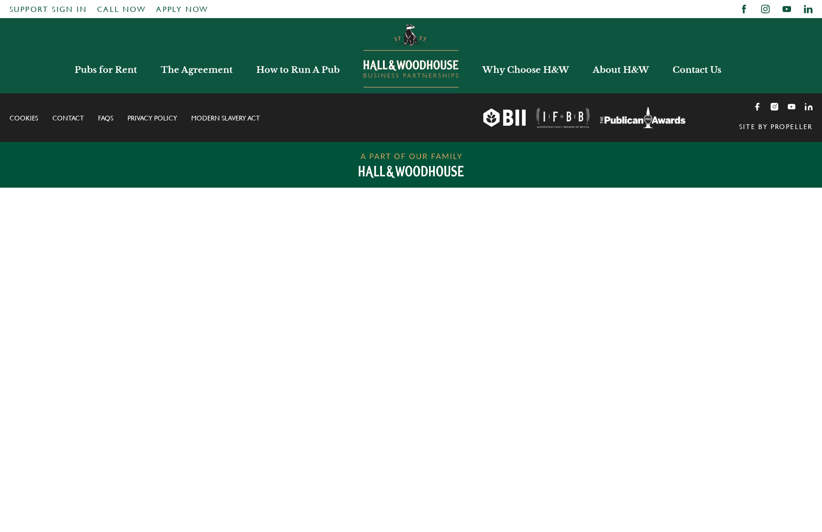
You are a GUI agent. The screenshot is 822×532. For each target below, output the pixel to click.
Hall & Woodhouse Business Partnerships (411, 56)
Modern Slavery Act (225, 118)
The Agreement (197, 70)
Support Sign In (48, 9)
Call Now (121, 9)
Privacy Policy (152, 118)
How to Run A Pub (298, 70)
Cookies (24, 118)
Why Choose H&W (525, 70)
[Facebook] (757, 106)
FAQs (105, 118)
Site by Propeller (775, 126)
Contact (68, 118)
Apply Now (182, 9)
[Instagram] (774, 106)
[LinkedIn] (808, 106)
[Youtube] (791, 106)
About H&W (621, 70)
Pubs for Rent (106, 70)
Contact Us (697, 70)
